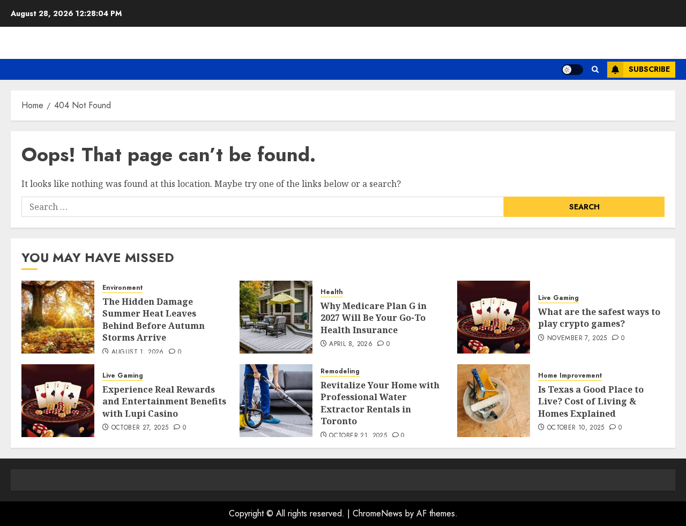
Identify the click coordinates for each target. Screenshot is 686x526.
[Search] (595, 69)
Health (331, 292)
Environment (122, 287)
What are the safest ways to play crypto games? (599, 317)
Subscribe (649, 69)
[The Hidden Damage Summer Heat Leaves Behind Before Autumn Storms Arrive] (57, 317)
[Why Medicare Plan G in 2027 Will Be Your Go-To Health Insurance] (276, 317)
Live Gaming (558, 298)
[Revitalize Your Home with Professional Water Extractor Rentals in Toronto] (276, 400)
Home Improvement (570, 375)
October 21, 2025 (358, 436)
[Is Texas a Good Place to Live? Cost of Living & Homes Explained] (493, 400)
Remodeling (340, 371)
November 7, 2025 (577, 338)
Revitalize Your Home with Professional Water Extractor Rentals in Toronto (379, 403)
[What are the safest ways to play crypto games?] (493, 317)
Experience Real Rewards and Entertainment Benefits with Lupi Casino (164, 401)
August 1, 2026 (137, 352)
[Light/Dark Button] (572, 69)
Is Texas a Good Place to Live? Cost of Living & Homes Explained (591, 401)
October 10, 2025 (576, 428)
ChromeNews (377, 513)
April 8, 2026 (350, 344)
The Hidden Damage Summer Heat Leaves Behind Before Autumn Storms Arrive (153, 319)
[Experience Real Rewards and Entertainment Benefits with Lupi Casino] (57, 400)
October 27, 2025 (140, 428)
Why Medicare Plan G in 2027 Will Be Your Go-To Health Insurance (373, 318)
